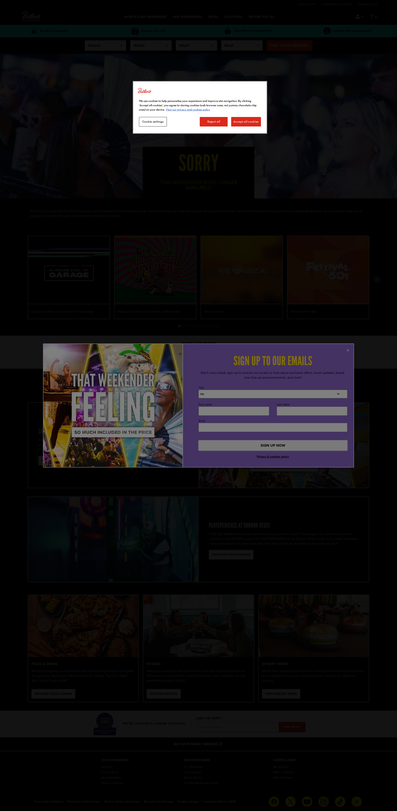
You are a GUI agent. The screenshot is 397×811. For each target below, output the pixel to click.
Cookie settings (153, 121)
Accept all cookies (246, 121)
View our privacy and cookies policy (188, 109)
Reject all (213, 121)
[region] (200, 107)
